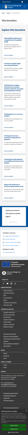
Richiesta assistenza (8, 400)
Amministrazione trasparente (10, 408)
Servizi (8, 13)
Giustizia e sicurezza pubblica (10, 336)
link (6, 422)
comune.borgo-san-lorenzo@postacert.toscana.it (8, 383)
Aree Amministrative (8, 293)
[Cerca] (25, 7)
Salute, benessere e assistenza (11, 343)
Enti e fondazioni (7, 298)
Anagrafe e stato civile (9, 312)
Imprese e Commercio (8, 319)
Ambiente (5, 341)
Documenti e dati (7, 305)
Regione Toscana (6, 2)
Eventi (5, 367)
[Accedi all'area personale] (22, 2)
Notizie (5, 353)
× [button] (26, 410)
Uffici (4, 295)
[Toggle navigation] (3, 6)
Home (3, 13)
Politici (5, 300)
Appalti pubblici (7, 322)
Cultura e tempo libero (9, 315)
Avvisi (4, 358)
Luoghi (5, 365)
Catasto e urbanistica (8, 324)
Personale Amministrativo (10, 302)
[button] (14, 432)
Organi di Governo (8, 290)
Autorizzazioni (7, 346)
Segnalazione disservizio (9, 396)
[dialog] (14, 422)
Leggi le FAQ (6, 398)
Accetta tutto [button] (14, 425)
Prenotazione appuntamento (10, 393)
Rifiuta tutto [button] (14, 429)
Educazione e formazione (9, 334)
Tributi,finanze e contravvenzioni (11, 339)
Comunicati (6, 356)
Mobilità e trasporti (8, 327)
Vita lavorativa (7, 317)
